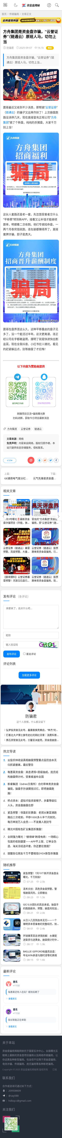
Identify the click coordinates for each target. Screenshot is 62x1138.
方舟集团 (12, 428)
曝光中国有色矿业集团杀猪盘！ (26, 829)
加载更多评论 (29, 675)
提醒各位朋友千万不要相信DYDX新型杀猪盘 (33, 853)
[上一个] (3, 516)
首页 (4, 14)
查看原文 (12, 998)
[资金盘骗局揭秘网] (31, 8)
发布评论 (11, 654)
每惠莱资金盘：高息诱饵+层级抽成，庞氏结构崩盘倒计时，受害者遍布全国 (33, 774)
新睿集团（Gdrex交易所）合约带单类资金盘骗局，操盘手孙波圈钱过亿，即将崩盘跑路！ (33, 788)
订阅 (54, 1069)
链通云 (10, 112)
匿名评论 (31, 654)
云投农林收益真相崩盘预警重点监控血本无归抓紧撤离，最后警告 (32, 762)
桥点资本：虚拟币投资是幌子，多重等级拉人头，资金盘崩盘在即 (32, 803)
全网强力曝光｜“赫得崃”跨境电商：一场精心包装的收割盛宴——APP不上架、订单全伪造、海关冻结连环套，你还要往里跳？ (33, 841)
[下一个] (58, 516)
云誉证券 (50, 107)
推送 (50, 48)
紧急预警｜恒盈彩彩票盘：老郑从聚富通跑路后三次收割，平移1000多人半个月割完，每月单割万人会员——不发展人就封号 (33, 817)
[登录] (49, 5)
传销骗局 (14, 14)
